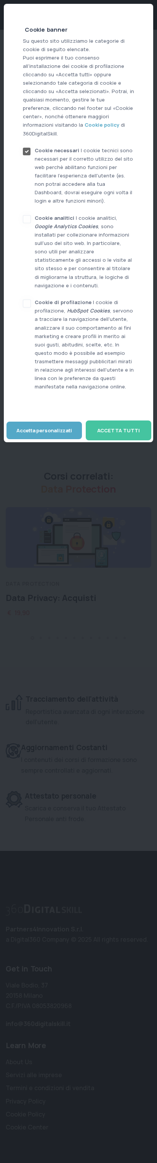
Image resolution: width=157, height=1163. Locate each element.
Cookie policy (102, 124)
